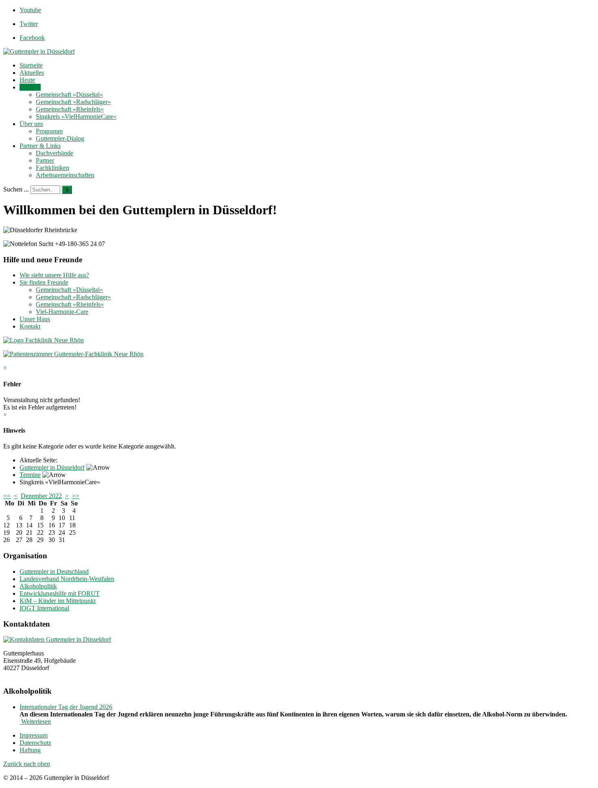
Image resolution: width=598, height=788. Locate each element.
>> (75, 495)
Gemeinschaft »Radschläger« (73, 101)
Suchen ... (16, 189)
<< (7, 495)
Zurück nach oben (26, 763)
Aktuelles (32, 72)
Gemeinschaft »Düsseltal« (69, 94)
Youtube (30, 10)
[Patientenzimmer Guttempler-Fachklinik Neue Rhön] (73, 353)
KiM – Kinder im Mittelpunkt (58, 600)
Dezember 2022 (41, 495)
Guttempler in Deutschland (54, 571)
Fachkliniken (52, 167)
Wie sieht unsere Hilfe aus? (54, 275)
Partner (45, 160)
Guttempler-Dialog (60, 138)
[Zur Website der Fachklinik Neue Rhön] (43, 340)
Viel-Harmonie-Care (62, 311)
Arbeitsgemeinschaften (65, 175)
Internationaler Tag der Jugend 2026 (66, 706)
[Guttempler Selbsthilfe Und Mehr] (39, 51)
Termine (30, 87)
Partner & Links (40, 145)
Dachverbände (54, 153)
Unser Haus (35, 319)
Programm (49, 131)
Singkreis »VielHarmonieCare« (76, 116)
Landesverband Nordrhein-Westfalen (67, 578)
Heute (27, 79)
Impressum (34, 735)
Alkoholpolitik (38, 586)
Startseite (31, 65)
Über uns (31, 123)
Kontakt (30, 326)
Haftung (30, 750)
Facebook (32, 37)
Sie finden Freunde (44, 282)
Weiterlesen (35, 721)
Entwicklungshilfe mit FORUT (60, 593)
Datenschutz (35, 742)
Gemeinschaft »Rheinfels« (70, 109)
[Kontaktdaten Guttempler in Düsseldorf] (57, 639)
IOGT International (44, 608)
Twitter (29, 23)
